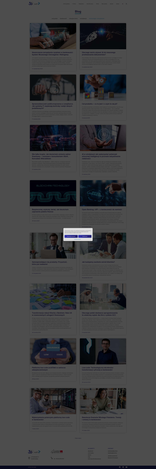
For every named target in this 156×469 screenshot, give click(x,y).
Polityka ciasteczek (77, 239)
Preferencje (84, 236)
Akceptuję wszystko (71, 236)
